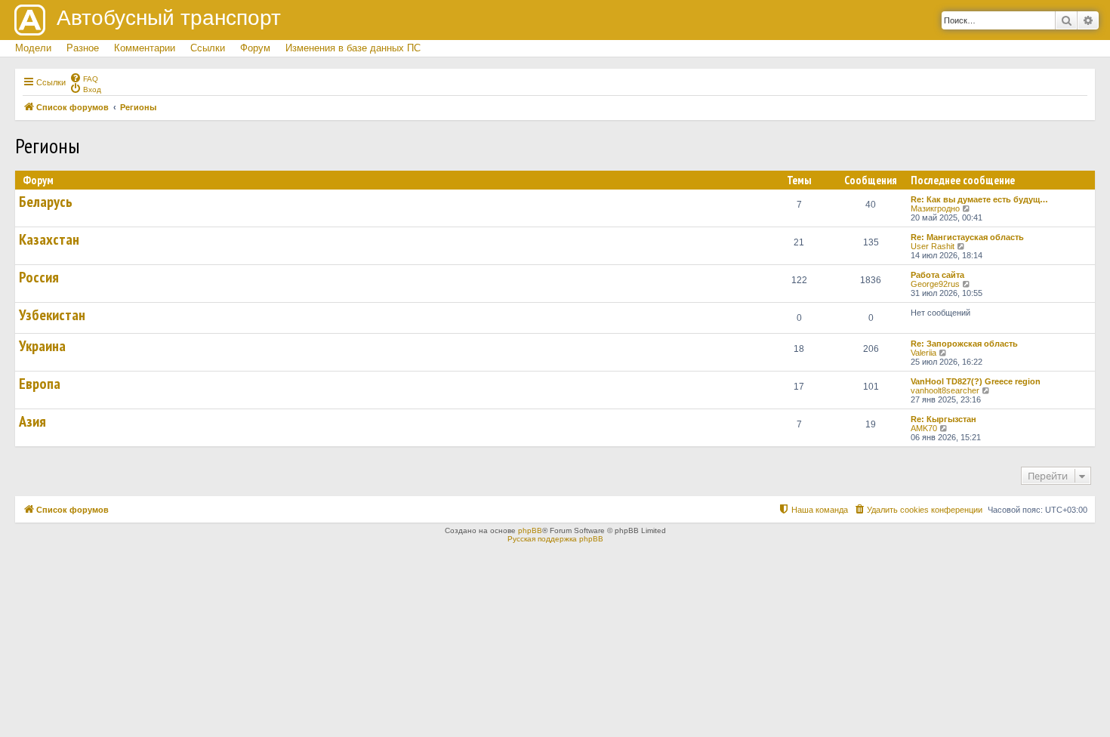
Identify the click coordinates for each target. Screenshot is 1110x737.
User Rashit (932, 246)
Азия (32, 421)
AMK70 (924, 428)
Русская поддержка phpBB (555, 539)
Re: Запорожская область (964, 343)
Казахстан (49, 239)
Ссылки (207, 48)
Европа (39, 383)
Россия (39, 277)
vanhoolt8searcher (945, 390)
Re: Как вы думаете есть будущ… (979, 199)
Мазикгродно (935, 208)
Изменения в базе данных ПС (353, 48)
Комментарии (144, 48)
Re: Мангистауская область (967, 237)
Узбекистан (52, 315)
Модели (33, 48)
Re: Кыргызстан (943, 419)
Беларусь (45, 201)
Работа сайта (937, 274)
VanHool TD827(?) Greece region (976, 381)
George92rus (935, 283)
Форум (255, 48)
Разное (82, 48)
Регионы (47, 145)
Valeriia (923, 352)
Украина (42, 346)
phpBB (530, 530)
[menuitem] (83, 77)
